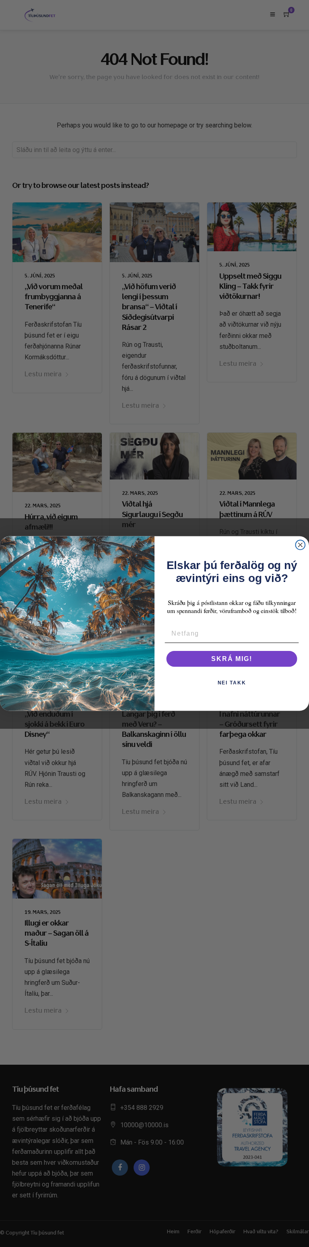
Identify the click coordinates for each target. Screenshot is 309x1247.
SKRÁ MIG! (231, 658)
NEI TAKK (232, 683)
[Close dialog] (300, 545)
